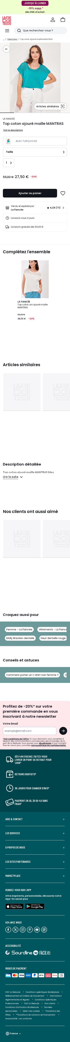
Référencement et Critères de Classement (24, 996)
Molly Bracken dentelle (20, 638)
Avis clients (50, 1003)
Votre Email (10, 723)
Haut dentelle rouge (53, 638)
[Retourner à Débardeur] (6, 49)
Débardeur (12, 39)
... (3, 39)
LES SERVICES (12, 833)
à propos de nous (15, 847)
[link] (35, 208)
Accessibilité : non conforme (18, 1018)
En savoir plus (20, 898)
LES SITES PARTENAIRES (17, 861)
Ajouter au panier (29, 193)
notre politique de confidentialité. (48, 745)
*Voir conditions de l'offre (16, 739)
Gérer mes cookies (31, 1011)
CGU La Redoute (31, 1003)
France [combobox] (14, 1033)
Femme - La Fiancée (19, 629)
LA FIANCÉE (9, 118)
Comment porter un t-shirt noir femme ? (32, 675)
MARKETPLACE (12, 875)
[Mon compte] (52, 19)
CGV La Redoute (12, 992)
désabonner (45, 743)
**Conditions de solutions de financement (36, 1015)
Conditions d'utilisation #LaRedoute (22, 1007)
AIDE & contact (14, 819)
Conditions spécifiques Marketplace (42, 992)
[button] (63, 19)
